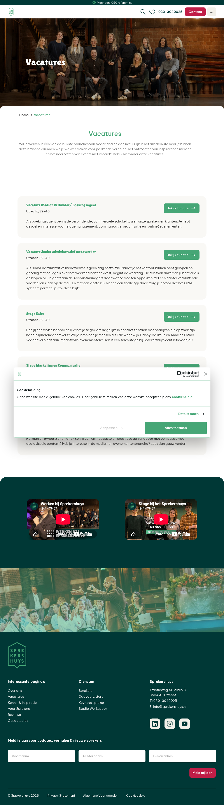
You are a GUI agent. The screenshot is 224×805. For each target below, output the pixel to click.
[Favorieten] (152, 11)
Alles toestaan (176, 427)
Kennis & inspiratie (22, 703)
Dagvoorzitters (91, 696)
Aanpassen (108, 427)
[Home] (11, 12)
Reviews (14, 715)
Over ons (15, 690)
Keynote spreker (91, 703)
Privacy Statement (61, 796)
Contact (195, 12)
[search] (143, 11)
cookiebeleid (182, 397)
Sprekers (85, 690)
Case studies (18, 720)
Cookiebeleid (135, 796)
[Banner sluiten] (205, 374)
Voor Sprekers (19, 708)
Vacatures (16, 696)
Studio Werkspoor (93, 708)
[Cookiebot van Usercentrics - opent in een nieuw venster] (180, 374)
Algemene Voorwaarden (100, 796)
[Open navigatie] (211, 11)
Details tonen (188, 414)
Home (24, 115)
